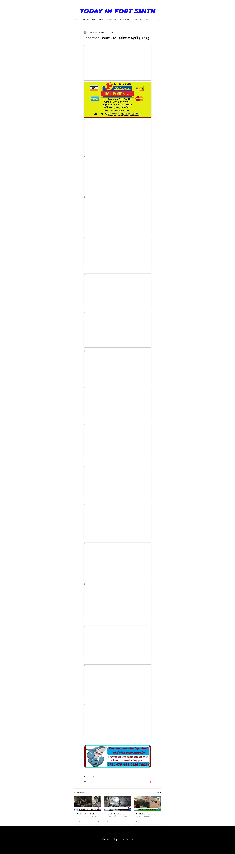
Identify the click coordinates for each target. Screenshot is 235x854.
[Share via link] (98, 776)
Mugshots (86, 19)
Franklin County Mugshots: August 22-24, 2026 (145, 815)
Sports (148, 19)
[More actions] (150, 32)
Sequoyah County (125, 19)
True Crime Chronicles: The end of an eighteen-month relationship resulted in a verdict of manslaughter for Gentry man (86, 815)
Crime (101, 19)
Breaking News (111, 19)
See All (159, 792)
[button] (158, 19)
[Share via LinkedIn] (93, 776)
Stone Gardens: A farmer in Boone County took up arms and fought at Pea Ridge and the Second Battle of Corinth (116, 815)
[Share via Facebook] (84, 776)
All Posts (76, 19)
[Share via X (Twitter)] (89, 776)
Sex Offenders (138, 19)
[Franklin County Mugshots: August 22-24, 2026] (147, 803)
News (94, 19)
